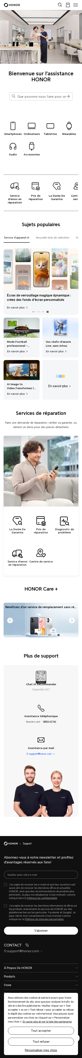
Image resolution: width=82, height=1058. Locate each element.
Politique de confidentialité (42, 898)
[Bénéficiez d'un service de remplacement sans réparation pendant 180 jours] (41, 619)
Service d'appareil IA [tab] (16, 237)
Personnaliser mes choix (41, 1050)
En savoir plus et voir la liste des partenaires (47, 1021)
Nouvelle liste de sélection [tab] (52, 237)
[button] (67, 96)
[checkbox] (41, 891)
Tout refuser (41, 1041)
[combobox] (42, 97)
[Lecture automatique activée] (47, 311)
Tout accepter (41, 1030)
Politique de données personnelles (44, 919)
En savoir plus (16, 307)
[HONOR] (13, 843)
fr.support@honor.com (39, 754)
